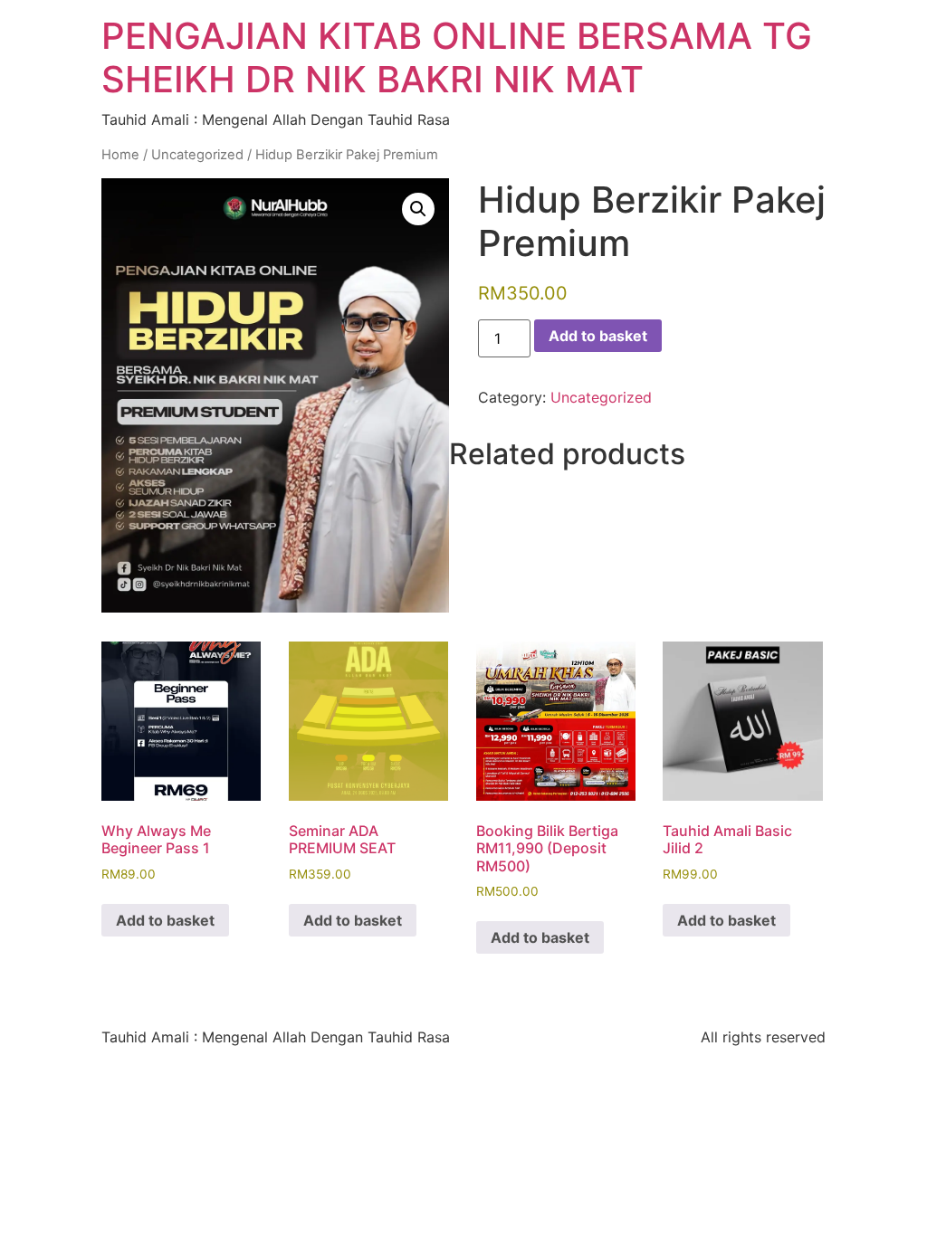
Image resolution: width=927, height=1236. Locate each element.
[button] (418, 209)
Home (120, 155)
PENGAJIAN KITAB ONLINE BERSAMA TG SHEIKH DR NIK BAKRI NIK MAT (456, 57)
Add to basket (598, 336)
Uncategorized (197, 155)
